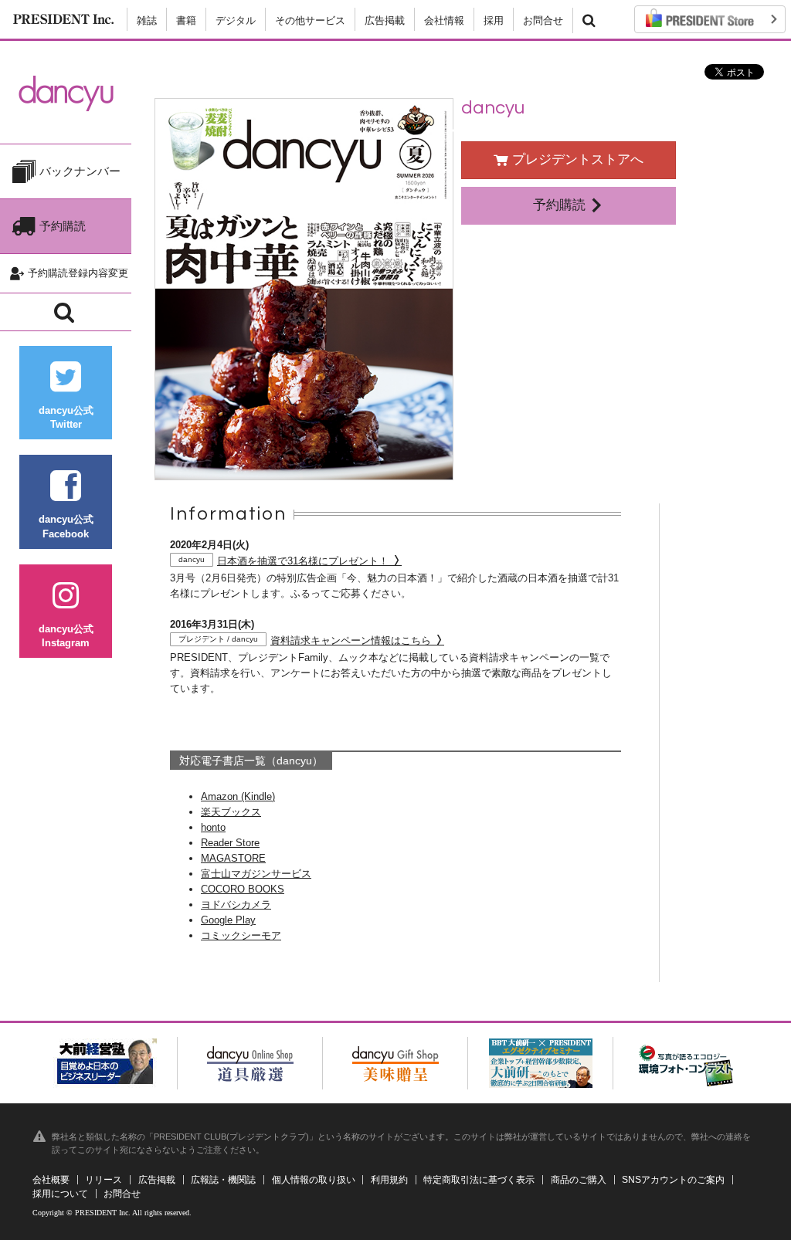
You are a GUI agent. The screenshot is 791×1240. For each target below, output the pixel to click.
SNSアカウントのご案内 (673, 1179)
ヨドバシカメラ (236, 904)
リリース (103, 1179)
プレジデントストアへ (575, 159)
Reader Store (230, 843)
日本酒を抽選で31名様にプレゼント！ (285, 561)
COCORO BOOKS (242, 889)
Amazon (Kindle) (238, 796)
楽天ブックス (231, 812)
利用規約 (389, 1179)
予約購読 (561, 205)
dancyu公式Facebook (66, 526)
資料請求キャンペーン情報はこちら (306, 640)
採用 (494, 20)
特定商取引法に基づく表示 (479, 1179)
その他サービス (310, 20)
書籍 (186, 20)
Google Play (228, 920)
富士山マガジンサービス (256, 873)
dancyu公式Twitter (66, 417)
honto (213, 827)
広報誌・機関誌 (223, 1179)
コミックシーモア (241, 935)
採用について (60, 1193)
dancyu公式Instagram (66, 636)
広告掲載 (385, 20)
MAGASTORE (233, 858)
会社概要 (51, 1179)
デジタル (236, 20)
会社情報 (444, 20)
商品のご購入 (578, 1179)
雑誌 (147, 20)
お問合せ (543, 20)
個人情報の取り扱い (313, 1179)
